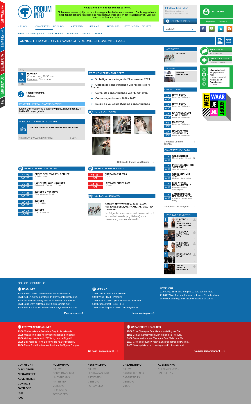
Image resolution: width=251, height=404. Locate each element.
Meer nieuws (71, 313)
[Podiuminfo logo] (35, 12)
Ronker (98, 33)
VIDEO (126, 386)
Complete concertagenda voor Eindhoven (119, 92)
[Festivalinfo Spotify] (212, 29)
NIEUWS (57, 369)
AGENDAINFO (166, 364)
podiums (58, 26)
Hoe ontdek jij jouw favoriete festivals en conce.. (187, 299)
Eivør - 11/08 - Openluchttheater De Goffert (116, 300)
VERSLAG (58, 386)
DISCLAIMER (26, 369)
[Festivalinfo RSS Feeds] (229, 29)
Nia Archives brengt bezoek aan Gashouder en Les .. (47, 300)
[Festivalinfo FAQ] (3, 102)
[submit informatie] (180, 21)
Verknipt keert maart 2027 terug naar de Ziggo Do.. (46, 338)
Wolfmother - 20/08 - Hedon (109, 293)
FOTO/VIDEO (60, 394)
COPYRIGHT (25, 364)
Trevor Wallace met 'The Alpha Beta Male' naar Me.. (155, 338)
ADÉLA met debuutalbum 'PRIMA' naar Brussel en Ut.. (48, 297)
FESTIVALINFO (97, 364)
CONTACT (24, 383)
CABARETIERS (131, 377)
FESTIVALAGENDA (98, 373)
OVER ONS (24, 388)
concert (28, 41)
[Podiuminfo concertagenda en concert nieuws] (3, 39)
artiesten (77, 26)
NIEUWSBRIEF (27, 374)
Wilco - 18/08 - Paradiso (107, 297)
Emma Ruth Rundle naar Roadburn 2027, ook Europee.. (49, 345)
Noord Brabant (55, 33)
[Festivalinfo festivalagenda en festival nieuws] (2, 15)
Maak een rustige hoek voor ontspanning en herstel (46, 335)
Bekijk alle (133, 162)
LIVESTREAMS (61, 377)
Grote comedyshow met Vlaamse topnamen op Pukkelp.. (158, 342)
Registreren (211, 21)
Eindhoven (72, 33)
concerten (42, 26)
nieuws (22, 26)
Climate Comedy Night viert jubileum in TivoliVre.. (154, 335)
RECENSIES (60, 390)
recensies (113, 26)
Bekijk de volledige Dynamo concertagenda (120, 103)
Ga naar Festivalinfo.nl (101, 351)
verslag (94, 26)
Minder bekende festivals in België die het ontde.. (45, 331)
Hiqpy (213, 75)
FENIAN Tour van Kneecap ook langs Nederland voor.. (48, 307)
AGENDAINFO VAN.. (169, 369)
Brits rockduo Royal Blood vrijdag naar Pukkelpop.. (46, 342)
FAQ (20, 397)
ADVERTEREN (26, 378)
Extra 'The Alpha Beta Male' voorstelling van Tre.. (154, 331)
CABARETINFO (132, 364)
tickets (146, 26)
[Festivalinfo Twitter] (220, 29)
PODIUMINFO (61, 364)
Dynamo (86, 33)
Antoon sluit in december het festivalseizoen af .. (45, 293)
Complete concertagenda (177, 206)
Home (21, 33)
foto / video (131, 26)
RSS (20, 393)
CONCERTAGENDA (63, 373)
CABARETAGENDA (133, 373)
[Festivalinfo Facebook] (203, 29)
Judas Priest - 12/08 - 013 (108, 304)
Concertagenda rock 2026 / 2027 (113, 98)
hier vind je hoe (113, 17)
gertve (213, 70)
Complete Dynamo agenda (173, 143)
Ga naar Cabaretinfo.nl (207, 351)
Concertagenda (36, 33)
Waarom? (222, 21)
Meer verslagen (141, 313)
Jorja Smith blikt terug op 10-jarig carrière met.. (44, 304)
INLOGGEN (218, 11)
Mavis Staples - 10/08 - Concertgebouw (115, 307)
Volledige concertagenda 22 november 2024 (120, 79)
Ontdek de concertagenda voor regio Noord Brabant (120, 86)
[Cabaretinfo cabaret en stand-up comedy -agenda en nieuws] (2, 62)
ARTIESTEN (59, 381)
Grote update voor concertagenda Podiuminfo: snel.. (156, 345)
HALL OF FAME (166, 373)
